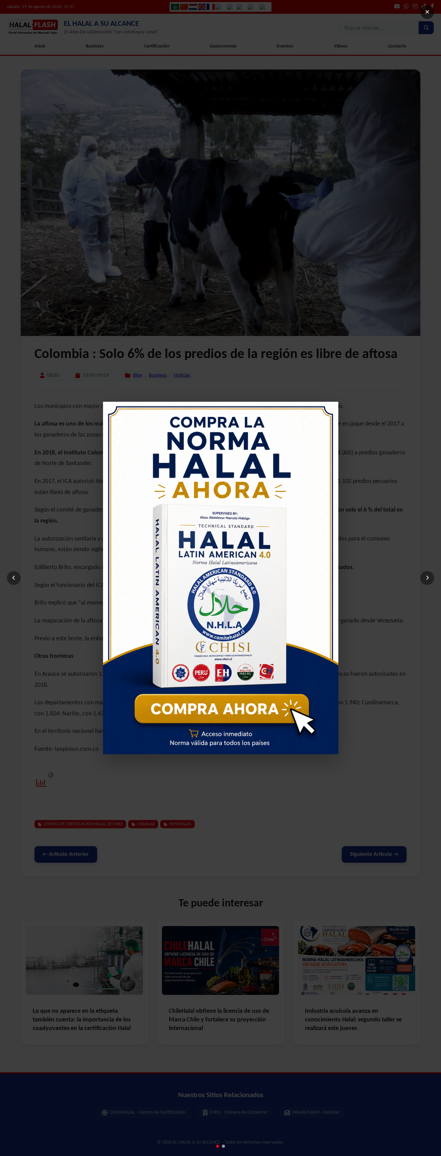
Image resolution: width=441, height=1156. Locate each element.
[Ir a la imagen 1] (217, 1146)
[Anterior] (14, 578)
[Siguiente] (427, 578)
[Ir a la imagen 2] (223, 1146)
